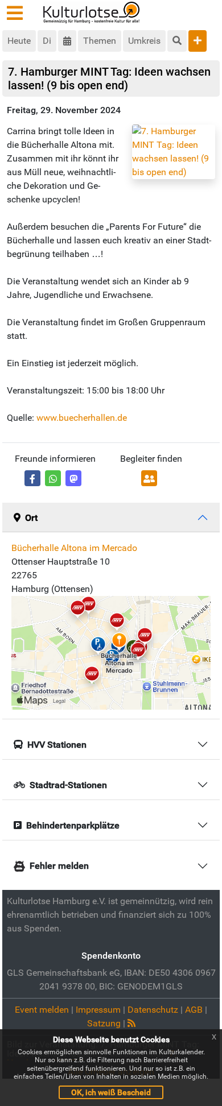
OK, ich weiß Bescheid (111, 1092)
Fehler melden (59, 865)
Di (47, 40)
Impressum (98, 1009)
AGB (194, 1009)
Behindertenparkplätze (73, 825)
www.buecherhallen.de (81, 417)
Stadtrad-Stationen (68, 785)
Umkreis (144, 40)
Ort (31, 517)
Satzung (104, 1023)
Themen (99, 40)
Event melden (42, 1009)
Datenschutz (153, 1009)
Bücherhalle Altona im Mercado (74, 547)
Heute (19, 40)
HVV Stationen (57, 744)
